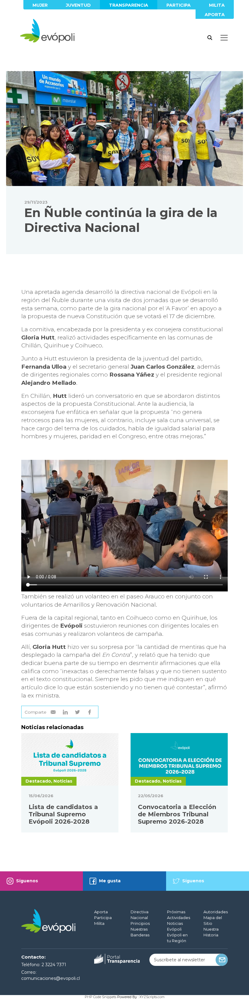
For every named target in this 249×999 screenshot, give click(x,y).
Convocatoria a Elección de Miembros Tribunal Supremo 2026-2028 (177, 814)
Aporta (215, 14)
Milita (217, 5)
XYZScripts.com (152, 997)
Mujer (40, 5)
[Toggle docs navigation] (224, 38)
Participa (178, 5)
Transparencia (128, 5)
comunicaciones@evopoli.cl (50, 978)
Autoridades (215, 911)
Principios (140, 923)
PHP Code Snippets (100, 997)
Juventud (78, 5)
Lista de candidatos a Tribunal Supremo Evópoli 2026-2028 (63, 814)
